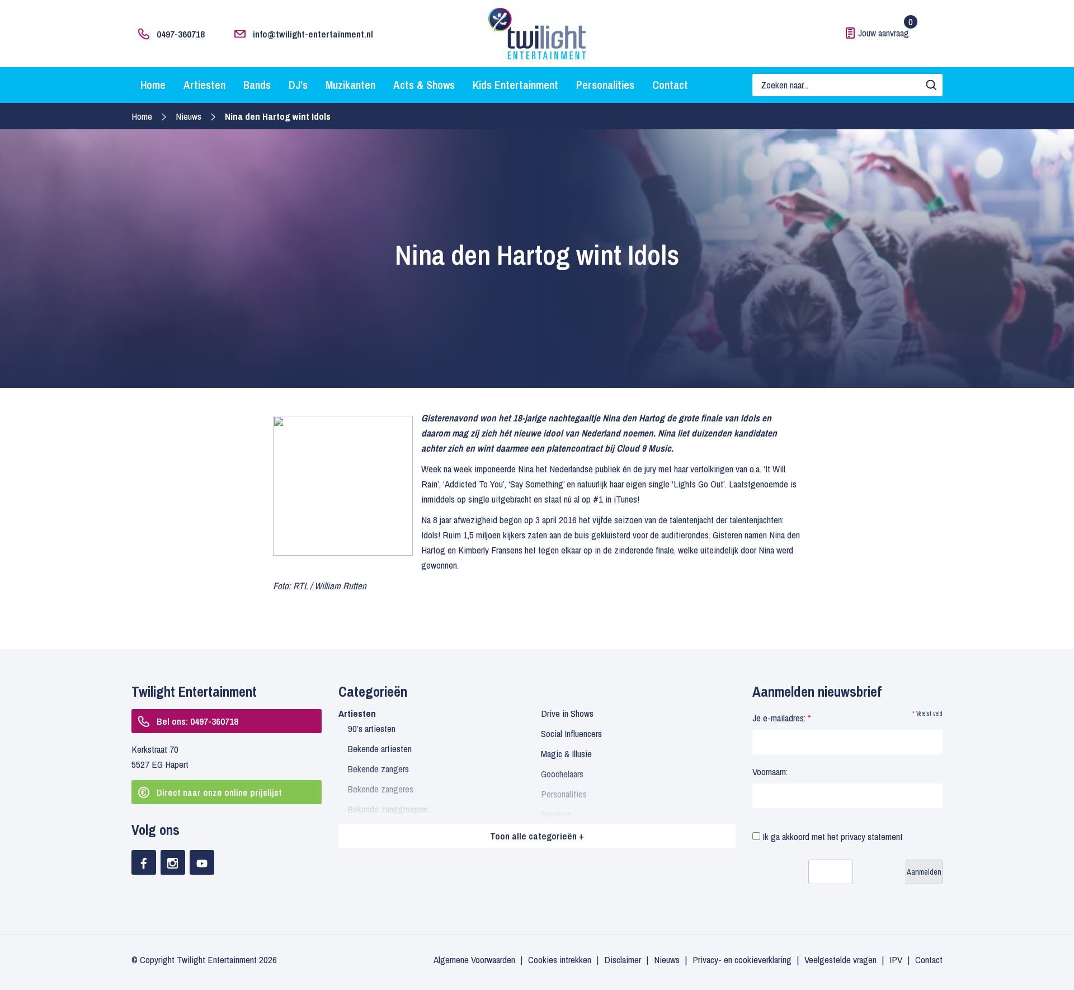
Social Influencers (571, 733)
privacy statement (872, 836)
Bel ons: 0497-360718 (197, 721)
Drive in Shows (567, 713)
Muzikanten (350, 84)
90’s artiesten (371, 728)
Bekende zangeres (380, 788)
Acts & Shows (424, 84)
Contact (670, 84)
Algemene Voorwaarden (474, 959)
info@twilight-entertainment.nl (313, 33)
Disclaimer (622, 959)
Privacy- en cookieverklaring (742, 959)
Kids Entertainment (515, 84)
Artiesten (204, 84)
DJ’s (298, 84)
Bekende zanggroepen (387, 809)
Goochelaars (562, 773)
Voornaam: (770, 771)
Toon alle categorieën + (537, 835)
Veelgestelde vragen (840, 959)
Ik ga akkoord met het (831, 836)
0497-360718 (181, 33)
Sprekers (556, 814)
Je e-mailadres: (781, 717)
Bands (257, 84)
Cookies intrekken (559, 959)
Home (153, 84)
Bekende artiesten (380, 748)
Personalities (605, 84)
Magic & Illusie (566, 753)
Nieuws (188, 116)
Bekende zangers (378, 768)
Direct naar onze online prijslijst (219, 792)
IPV (895, 959)
